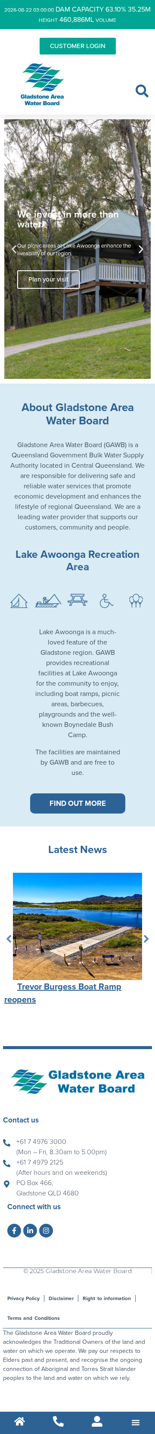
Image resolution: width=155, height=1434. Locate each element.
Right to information (106, 1298)
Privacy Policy (23, 1298)
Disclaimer (61, 1298)
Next (146, 939)
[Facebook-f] (14, 1230)
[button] (142, 91)
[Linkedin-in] (30, 1230)
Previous (8, 939)
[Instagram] (46, 1230)
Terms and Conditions (33, 1318)
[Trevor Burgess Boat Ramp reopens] (77, 926)
